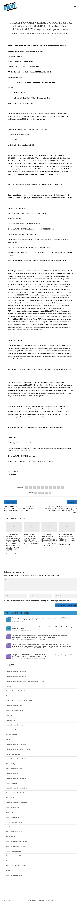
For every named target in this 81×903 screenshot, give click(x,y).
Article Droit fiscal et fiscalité (15, 793)
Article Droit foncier (12, 807)
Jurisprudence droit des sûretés (16, 759)
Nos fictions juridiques (26, 622)
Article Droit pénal (12, 783)
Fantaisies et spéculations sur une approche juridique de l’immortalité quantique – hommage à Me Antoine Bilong (43, 627)
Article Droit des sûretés (14, 832)
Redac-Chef (22, 33)
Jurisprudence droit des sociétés (16, 788)
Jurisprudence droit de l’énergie (16, 744)
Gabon (8, 739)
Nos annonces (10, 836)
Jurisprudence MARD (12, 773)
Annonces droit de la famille (15, 696)
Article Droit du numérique (14, 856)
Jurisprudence (61, 33)
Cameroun (9, 715)
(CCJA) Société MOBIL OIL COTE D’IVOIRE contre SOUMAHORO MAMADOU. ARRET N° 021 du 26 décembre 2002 (32, 540)
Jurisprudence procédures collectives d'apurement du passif (25, 681)
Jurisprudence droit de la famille (16, 802)
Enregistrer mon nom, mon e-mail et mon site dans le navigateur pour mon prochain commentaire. (38, 601)
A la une (8, 861)
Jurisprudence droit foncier (14, 725)
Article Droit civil (11, 798)
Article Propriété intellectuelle (16, 866)
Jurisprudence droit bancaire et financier (19, 749)
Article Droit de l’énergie (14, 875)
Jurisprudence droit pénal (14, 705)
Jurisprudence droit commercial (16, 671)
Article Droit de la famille (14, 822)
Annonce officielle (11, 735)
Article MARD (10, 812)
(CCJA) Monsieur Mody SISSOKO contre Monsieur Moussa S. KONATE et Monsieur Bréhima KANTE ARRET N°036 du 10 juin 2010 (49, 540)
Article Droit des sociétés (14, 768)
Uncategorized (10, 827)
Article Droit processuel (13, 764)
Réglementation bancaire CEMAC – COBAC (19, 701)
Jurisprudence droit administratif (36, 639)
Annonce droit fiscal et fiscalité (16, 691)
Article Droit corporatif (13, 851)
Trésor (8, 870)
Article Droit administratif (14, 817)
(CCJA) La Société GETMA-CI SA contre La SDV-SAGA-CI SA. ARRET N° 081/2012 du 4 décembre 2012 (67, 538)
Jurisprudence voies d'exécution (46, 33)
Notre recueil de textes (13, 730)
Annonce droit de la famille (15, 710)
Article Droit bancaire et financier (17, 841)
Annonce (8, 686)
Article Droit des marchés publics (16, 846)
